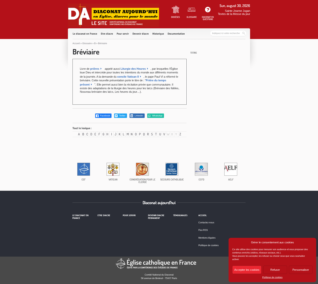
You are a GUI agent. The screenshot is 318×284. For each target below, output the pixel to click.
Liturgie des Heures (133, 68)
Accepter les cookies (246, 269)
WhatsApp (157, 115)
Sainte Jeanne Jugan (237, 10)
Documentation (176, 33)
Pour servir (123, 33)
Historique (158, 33)
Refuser (275, 269)
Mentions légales (206, 238)
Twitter (122, 115)
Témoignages (180, 215)
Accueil (76, 43)
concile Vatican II (128, 76)
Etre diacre (107, 33)
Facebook (105, 115)
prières (94, 68)
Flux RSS (203, 230)
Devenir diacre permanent (156, 216)
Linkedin (138, 115)
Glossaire (87, 43)
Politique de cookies (272, 277)
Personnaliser (300, 269)
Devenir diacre (140, 33)
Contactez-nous (206, 222)
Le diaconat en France (85, 33)
